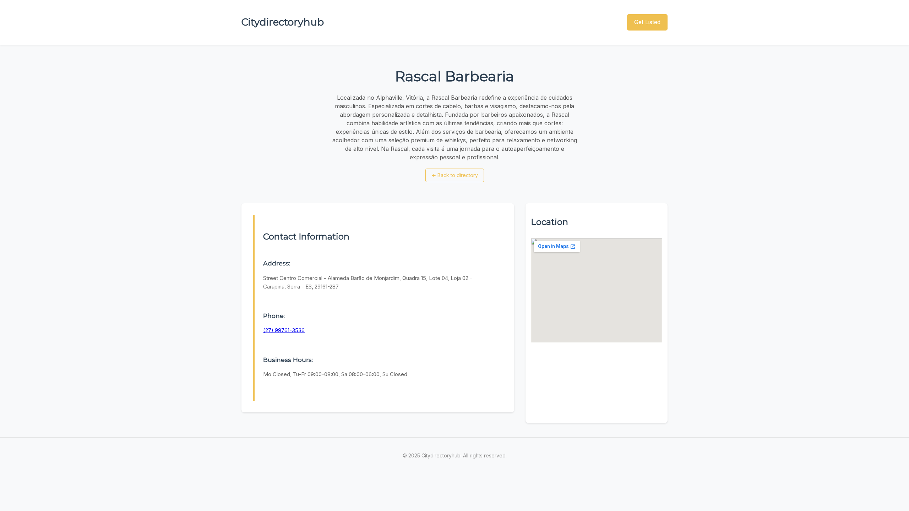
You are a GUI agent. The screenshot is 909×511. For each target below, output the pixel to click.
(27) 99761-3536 (284, 330)
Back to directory (454, 175)
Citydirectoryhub (282, 22)
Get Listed (647, 22)
